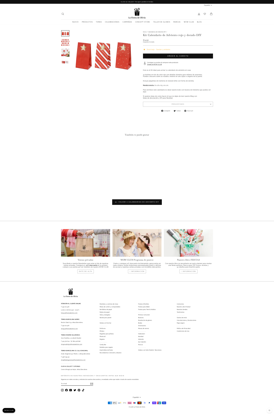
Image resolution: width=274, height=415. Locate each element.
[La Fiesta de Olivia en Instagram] (62, 390)
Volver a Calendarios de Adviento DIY (138, 202)
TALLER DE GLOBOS (161, 22)
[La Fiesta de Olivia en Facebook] (66, 390)
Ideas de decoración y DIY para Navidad (158, 98)
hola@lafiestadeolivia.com (69, 313)
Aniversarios (142, 325)
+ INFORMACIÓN (137, 271)
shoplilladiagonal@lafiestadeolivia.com (73, 360)
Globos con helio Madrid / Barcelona (149, 350)
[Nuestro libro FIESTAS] (188, 243)
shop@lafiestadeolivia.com (69, 329)
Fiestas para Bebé (144, 307)
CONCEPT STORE (142, 22)
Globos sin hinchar (105, 323)
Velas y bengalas (105, 315)
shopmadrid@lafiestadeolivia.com (71, 344)
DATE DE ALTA (85, 271)
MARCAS (176, 22)
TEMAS (99, 22)
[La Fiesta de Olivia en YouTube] (70, 390)
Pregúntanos (178, 104)
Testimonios (180, 312)
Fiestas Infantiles (143, 304)
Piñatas (102, 331)
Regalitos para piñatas (107, 334)
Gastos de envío (182, 317)
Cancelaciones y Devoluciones (186, 320)
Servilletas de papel (106, 309)
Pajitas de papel (105, 312)
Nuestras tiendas (182, 309)
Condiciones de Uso (183, 331)
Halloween (141, 334)
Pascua (140, 344)
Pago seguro (181, 323)
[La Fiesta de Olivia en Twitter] (75, 390)
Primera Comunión (144, 315)
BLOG (199, 22)
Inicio (144, 32)
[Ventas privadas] (85, 243)
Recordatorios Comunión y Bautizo (110, 353)
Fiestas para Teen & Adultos (147, 309)
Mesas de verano (143, 328)
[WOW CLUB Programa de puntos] (137, 243)
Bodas (140, 323)
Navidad (140, 336)
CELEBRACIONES (112, 22)
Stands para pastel (105, 317)
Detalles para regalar (106, 347)
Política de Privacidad (183, 328)
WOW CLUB (189, 22)
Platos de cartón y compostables (110, 307)
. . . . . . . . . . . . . (103, 320)
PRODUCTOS (87, 22)
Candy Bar (103, 344)
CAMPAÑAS (127, 22)
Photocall (103, 336)
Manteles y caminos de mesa (109, 304)
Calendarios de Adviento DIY (157, 32)
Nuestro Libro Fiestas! (184, 307)
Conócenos (180, 304)
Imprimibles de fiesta (106, 350)
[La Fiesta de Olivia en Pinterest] (79, 390)
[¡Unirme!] (91, 383)
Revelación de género (145, 320)
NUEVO (75, 22)
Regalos (102, 339)
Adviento (141, 339)
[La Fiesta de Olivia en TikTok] (83, 390)
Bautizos (141, 317)
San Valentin (142, 342)
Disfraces (103, 328)
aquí (145, 92)
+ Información (188, 271)
